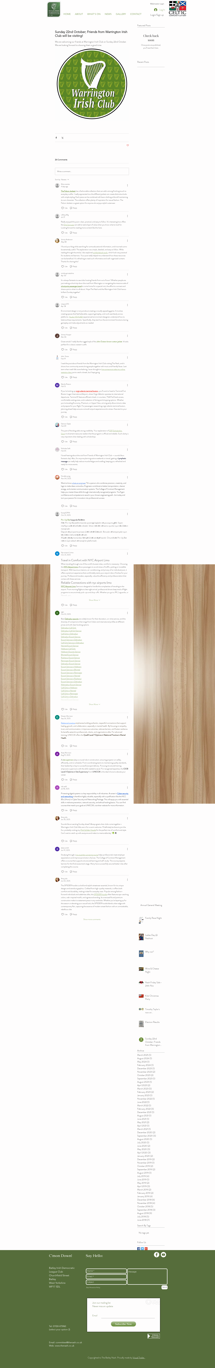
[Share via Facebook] (56, 138)
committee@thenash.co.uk (69, 1342)
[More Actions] (127, 185)
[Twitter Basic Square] (142, 1248)
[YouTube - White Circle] (163, 1254)
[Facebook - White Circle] (156, 1254)
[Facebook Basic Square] (138, 1248)
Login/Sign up (157, 15)
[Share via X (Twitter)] (62, 138)
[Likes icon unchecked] (62, 208)
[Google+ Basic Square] (146, 1248)
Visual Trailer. (139, 1357)
